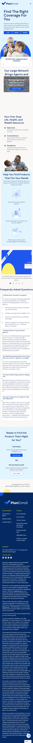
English (26, 741)
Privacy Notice (20, 517)
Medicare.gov (6, 607)
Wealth (25, 32)
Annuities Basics (6, 522)
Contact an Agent (16, 89)
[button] (16, 296)
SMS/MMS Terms (21, 535)
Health (16, 32)
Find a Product (16, 455)
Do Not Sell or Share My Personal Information (21, 525)
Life (8, 32)
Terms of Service (21, 520)
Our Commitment (21, 514)
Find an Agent (16, 473)
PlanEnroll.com (18, 591)
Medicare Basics (6, 519)
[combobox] (27, 741)
